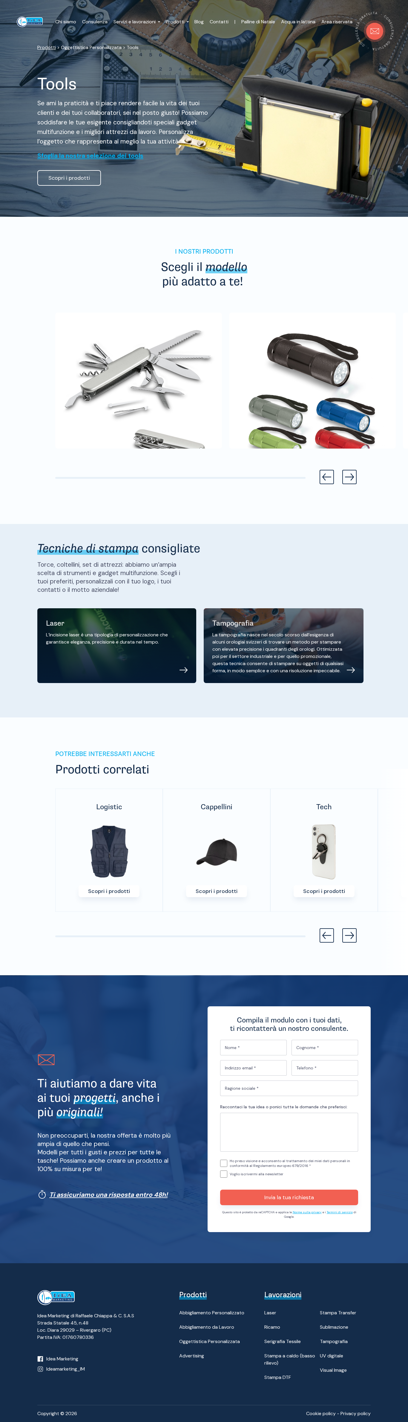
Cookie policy (321, 1413)
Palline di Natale (258, 22)
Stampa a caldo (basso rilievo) (289, 1359)
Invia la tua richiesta (289, 1197)
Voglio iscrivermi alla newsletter (256, 1174)
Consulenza (95, 22)
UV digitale (331, 1356)
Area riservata (336, 22)
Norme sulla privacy (307, 1212)
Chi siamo (65, 22)
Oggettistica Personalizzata (209, 1341)
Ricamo (272, 1327)
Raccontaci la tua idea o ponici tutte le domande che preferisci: (283, 1106)
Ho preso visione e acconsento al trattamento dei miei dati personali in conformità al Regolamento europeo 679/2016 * (290, 1163)
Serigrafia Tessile (282, 1341)
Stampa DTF (277, 1377)
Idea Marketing (62, 1359)
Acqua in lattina (298, 22)
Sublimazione (334, 1327)
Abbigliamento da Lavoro (206, 1327)
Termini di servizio (340, 1212)
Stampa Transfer (338, 1313)
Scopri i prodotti (69, 178)
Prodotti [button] (175, 22)
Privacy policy (355, 1413)
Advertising (191, 1356)
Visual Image (333, 1370)
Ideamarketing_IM (65, 1369)
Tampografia (334, 1341)
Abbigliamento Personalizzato (211, 1313)
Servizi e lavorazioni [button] (135, 22)
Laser (270, 1313)
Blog (199, 22)
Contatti (219, 22)
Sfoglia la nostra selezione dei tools (90, 156)
